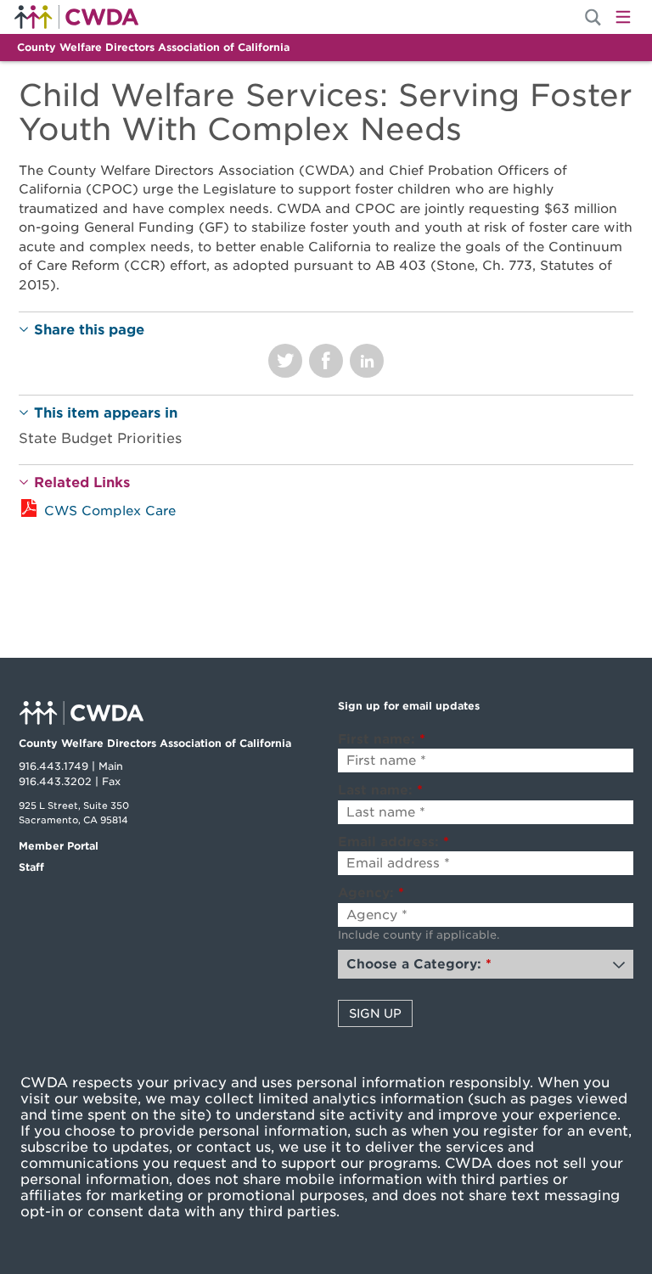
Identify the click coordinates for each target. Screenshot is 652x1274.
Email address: (393, 842)
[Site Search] (593, 17)
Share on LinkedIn (367, 361)
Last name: (380, 790)
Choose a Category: (419, 964)
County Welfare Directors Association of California (153, 47)
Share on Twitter (285, 361)
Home (76, 17)
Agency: (371, 893)
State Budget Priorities (100, 438)
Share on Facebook (326, 361)
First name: (381, 739)
